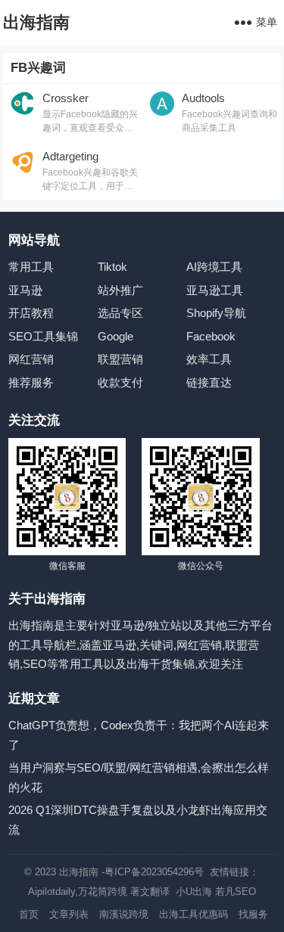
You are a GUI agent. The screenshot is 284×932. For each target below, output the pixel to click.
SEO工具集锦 (43, 336)
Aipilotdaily (51, 891)
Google (115, 336)
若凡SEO (235, 891)
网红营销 (31, 359)
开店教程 (31, 312)
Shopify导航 (216, 312)
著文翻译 (151, 891)
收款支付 (120, 382)
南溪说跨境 (123, 914)
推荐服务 (31, 382)
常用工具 (31, 266)
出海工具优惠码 (193, 914)
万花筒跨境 (102, 891)
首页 (29, 914)
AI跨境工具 (214, 266)
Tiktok (112, 266)
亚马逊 (25, 290)
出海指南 (36, 22)
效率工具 (209, 359)
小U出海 (194, 891)
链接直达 (209, 382)
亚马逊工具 (214, 290)
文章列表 (69, 914)
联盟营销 (120, 359)
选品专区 (120, 312)
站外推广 (120, 290)
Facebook (211, 336)
